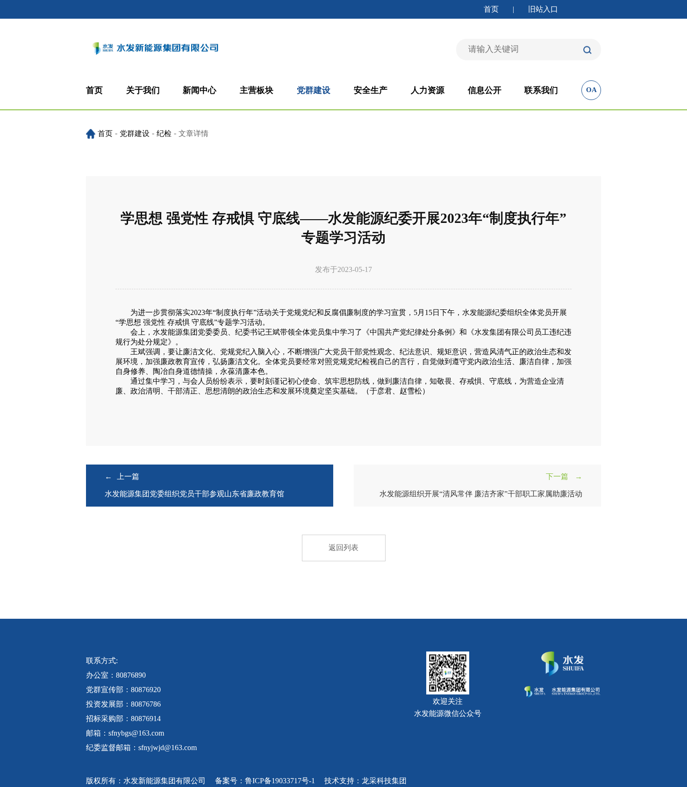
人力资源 (427, 90)
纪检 (164, 133)
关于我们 (143, 90)
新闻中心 (199, 90)
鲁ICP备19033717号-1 (280, 781)
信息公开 (484, 90)
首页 (491, 9)
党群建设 (313, 90)
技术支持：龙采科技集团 (365, 781)
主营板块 (256, 90)
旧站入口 (543, 9)
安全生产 (370, 90)
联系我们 (541, 90)
